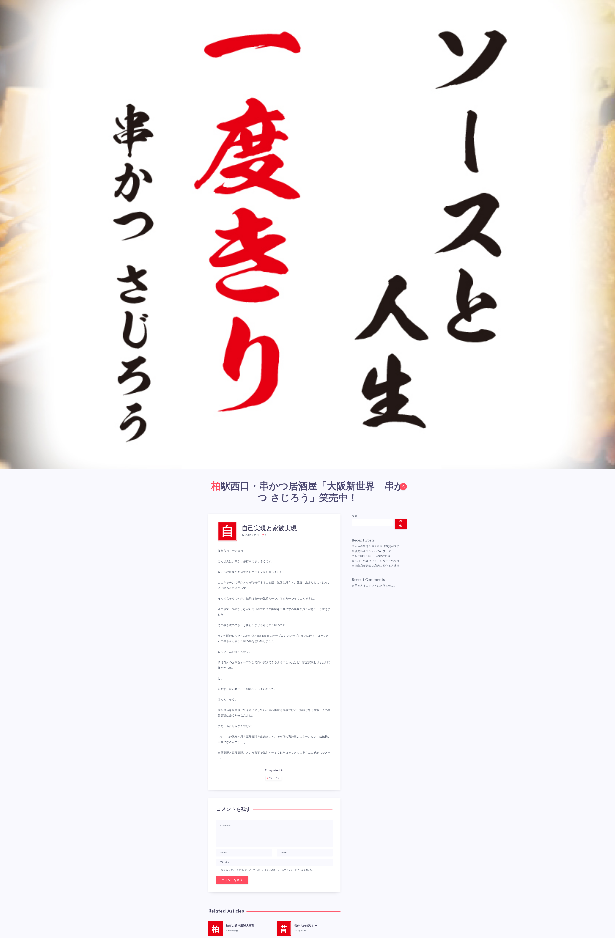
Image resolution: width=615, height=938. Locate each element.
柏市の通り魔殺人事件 (240, 926)
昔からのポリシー (305, 926)
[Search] (403, 486)
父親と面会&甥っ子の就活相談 (371, 556)
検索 (354, 516)
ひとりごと (274, 778)
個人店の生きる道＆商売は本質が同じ (375, 546)
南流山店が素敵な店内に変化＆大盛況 (375, 566)
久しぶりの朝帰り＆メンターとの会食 (375, 561)
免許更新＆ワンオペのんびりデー (373, 551)
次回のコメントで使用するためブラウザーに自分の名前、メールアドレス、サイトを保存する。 (267, 870)
